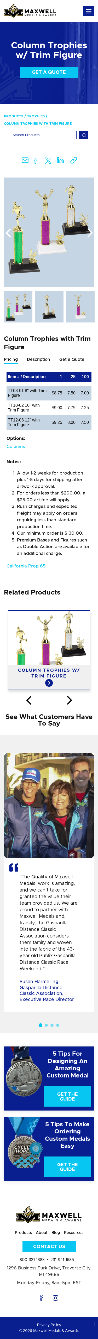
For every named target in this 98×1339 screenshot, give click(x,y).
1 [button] (40, 1025)
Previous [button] (7, 233)
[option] (49, 232)
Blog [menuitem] (55, 1233)
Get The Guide (67, 1097)
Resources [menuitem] (73, 1233)
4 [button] (57, 1025)
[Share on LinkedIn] (60, 162)
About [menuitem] (42, 1233)
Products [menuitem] (13, 116)
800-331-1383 (32, 1260)
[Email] (25, 162)
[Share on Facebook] (35, 162)
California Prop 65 (26, 566)
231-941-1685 (62, 1260)
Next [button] (90, 233)
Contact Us (49, 1246)
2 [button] (46, 1025)
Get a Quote (49, 72)
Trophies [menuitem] (36, 116)
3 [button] (52, 1025)
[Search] (83, 135)
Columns (16, 446)
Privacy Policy (49, 1325)
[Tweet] (48, 162)
